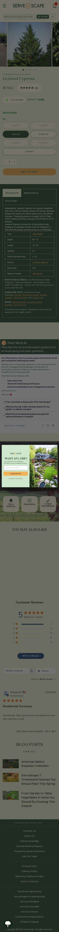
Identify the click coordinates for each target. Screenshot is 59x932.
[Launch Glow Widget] (8, 924)
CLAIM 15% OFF (15, 473)
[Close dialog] (56, 446)
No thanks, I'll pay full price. (15, 478)
